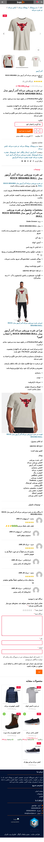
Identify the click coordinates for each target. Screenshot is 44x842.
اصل (18, 152)
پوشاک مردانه (22, 7)
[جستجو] (41, 2)
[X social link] (30, 161)
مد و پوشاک (33, 7)
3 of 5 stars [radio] (27, 610)
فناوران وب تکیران (10, 834)
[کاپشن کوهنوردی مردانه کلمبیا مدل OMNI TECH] (11, 694)
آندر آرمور (39, 71)
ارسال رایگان (24, 152)
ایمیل (40, 648)
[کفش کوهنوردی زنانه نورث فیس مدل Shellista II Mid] (11, 721)
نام (40, 639)
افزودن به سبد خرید (25, 131)
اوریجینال (13, 152)
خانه (41, 7)
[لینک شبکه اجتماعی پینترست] (22, 161)
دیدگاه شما (38, 614)
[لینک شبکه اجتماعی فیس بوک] (33, 161)
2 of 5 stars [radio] (29, 610)
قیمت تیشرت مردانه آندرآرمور (22, 157)
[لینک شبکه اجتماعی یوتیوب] (25, 161)
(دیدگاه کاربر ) (28, 81)
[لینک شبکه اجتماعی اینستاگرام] (28, 161)
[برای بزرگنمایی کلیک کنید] (38, 50)
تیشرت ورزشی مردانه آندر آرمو (20, 155)
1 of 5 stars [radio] (31, 610)
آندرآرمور (33, 152)
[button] (40, 34)
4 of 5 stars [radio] (25, 610)
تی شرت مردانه (37, 10)
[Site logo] (20, 2)
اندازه (40, 120)
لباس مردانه (12, 7)
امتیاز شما (38, 610)
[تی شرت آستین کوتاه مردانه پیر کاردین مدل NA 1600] (32, 694)
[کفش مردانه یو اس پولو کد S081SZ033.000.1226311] (32, 750)
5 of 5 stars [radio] (23, 610)
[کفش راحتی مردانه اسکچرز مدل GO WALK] (32, 721)
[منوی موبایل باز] (2, 2)
